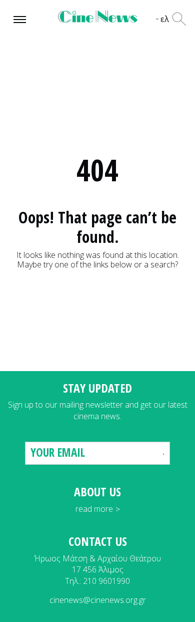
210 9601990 (106, 580)
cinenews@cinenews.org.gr (98, 599)
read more (94, 508)
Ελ (164, 19)
